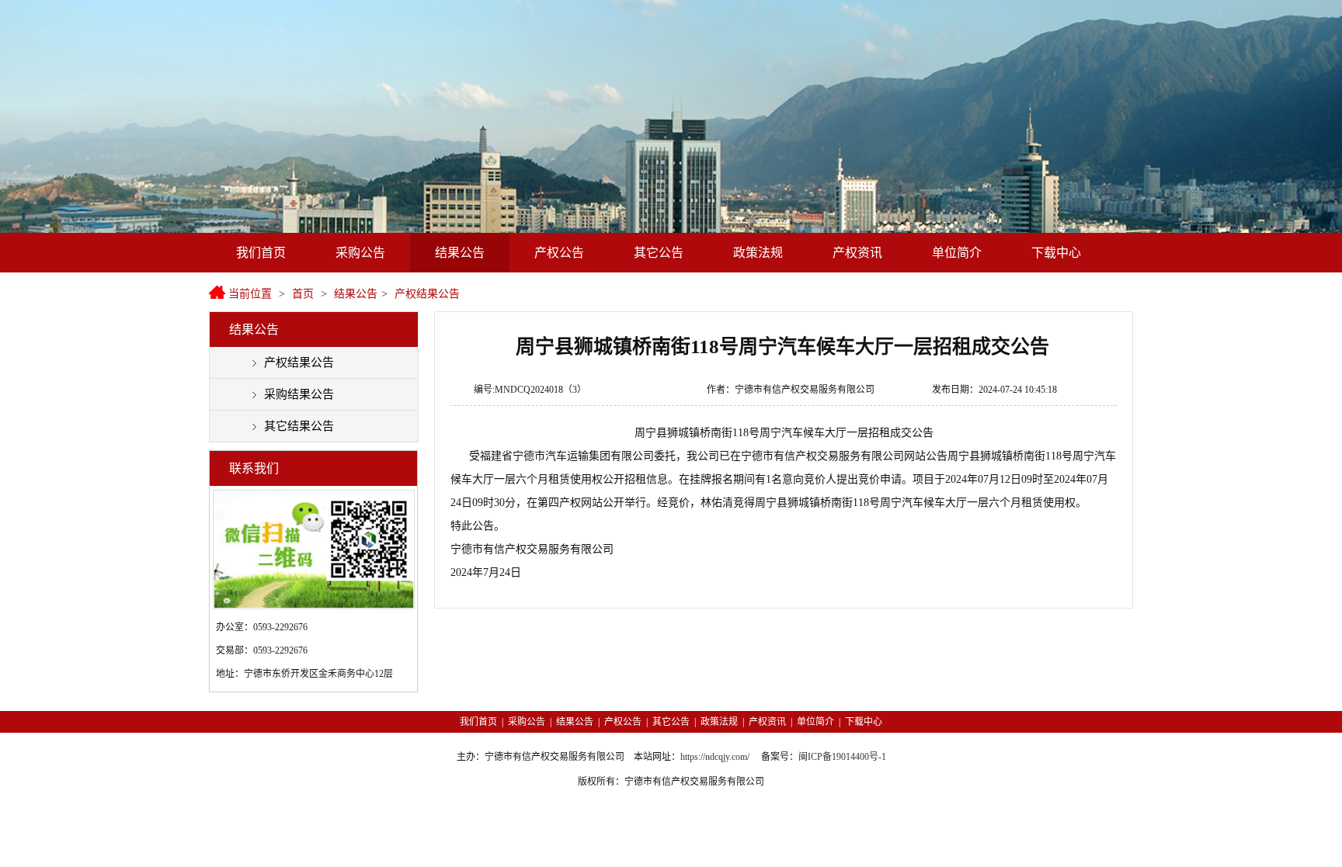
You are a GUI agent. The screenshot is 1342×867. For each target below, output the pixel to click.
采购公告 (360, 252)
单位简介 (957, 252)
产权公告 (559, 252)
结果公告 (460, 252)
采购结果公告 (299, 394)
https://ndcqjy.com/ (714, 756)
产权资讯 (857, 252)
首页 (303, 294)
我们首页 (261, 252)
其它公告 (658, 252)
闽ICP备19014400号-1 (842, 756)
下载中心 (1056, 252)
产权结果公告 (427, 294)
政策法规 (758, 252)
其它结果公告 (299, 426)
